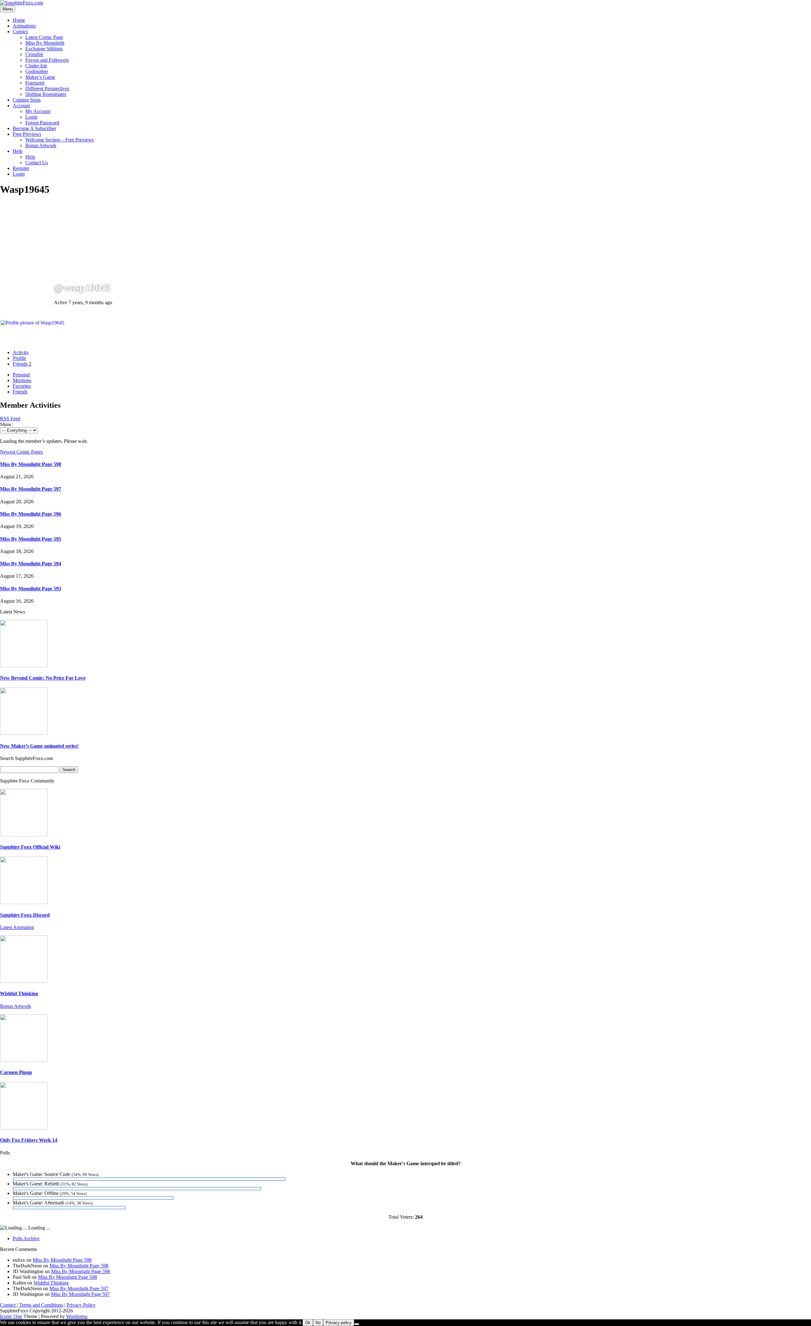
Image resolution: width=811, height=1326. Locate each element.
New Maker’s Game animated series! (39, 746)
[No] (356, 1324)
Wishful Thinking (19, 993)
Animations (24, 25)
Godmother (36, 71)
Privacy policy (339, 1322)
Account (21, 105)
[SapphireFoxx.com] (21, 2)
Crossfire (34, 54)
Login (31, 117)
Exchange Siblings (44, 48)
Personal (21, 374)
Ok (307, 1322)
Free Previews (27, 134)
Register (21, 168)
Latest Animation (17, 927)
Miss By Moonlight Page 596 (30, 514)
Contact (8, 1305)
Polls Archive (26, 1238)
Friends (22, 364)
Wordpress (76, 1316)
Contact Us (36, 162)
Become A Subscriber (34, 128)
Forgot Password (42, 122)
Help (17, 151)
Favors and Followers (47, 60)
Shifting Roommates (45, 94)
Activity (21, 352)
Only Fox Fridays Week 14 (28, 1140)
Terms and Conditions (41, 1305)
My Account (37, 111)
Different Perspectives (47, 88)
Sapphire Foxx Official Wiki (30, 847)
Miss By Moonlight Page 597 (30, 489)
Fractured (34, 82)
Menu (8, 9)
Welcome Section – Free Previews (59, 139)
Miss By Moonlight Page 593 (30, 588)
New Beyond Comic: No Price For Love (43, 678)
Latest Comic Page (44, 37)
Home (19, 20)
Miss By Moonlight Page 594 (30, 563)
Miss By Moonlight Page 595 (30, 539)
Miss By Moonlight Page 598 (30, 464)
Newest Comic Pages (21, 452)
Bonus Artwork (40, 145)
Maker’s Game (40, 77)
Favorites (22, 386)
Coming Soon (27, 100)
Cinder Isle (36, 65)
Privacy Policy (81, 1305)
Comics (20, 31)
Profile (19, 358)
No (318, 1322)
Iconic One (11, 1316)
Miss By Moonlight (44, 43)
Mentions (22, 380)
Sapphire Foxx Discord (25, 915)
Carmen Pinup (16, 1072)
